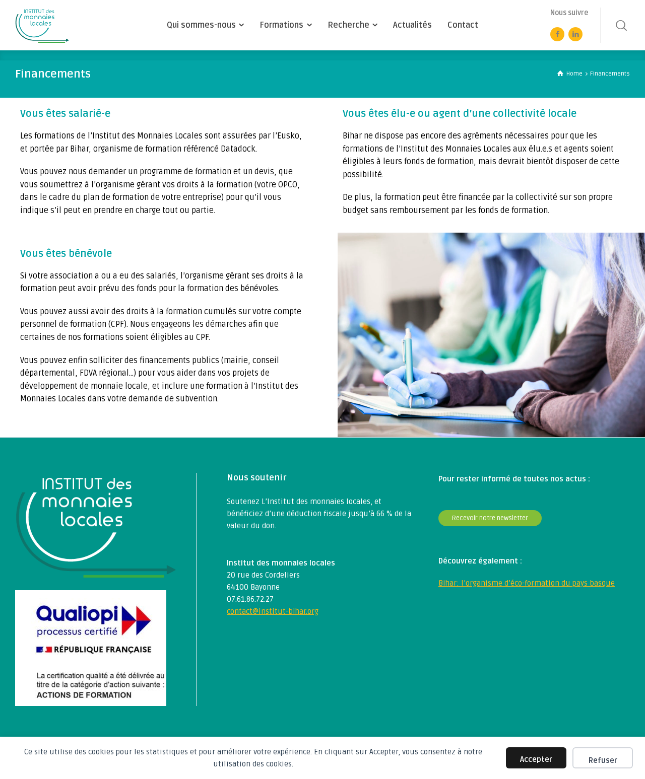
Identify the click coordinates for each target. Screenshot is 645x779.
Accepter (536, 759)
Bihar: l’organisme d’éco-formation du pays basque (526, 583)
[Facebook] (557, 34)
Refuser (603, 760)
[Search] (621, 25)
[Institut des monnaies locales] (42, 25)
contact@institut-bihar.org (272, 611)
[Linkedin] (575, 34)
